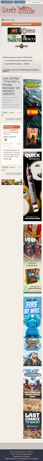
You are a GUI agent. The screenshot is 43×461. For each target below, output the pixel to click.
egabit (15, 129)
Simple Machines (27, 454)
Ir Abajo (5, 113)
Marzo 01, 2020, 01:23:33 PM (7, 144)
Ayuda (11, 452)
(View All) (12, 137)
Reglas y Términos (20, 452)
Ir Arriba (5, 167)
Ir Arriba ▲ (30, 452)
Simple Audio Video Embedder (21, 456)
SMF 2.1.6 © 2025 (16, 454)
